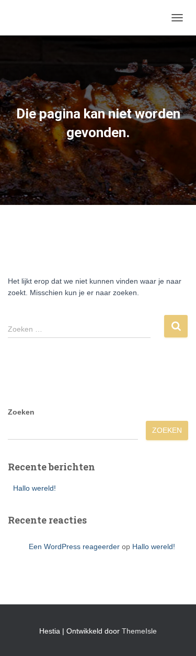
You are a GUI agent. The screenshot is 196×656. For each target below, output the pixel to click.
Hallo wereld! (34, 488)
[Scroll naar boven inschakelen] (175, 635)
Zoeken (21, 412)
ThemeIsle (139, 631)
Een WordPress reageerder (74, 546)
